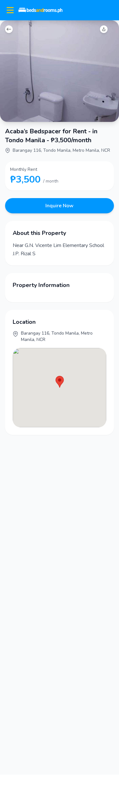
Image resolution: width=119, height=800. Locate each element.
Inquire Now (59, 205)
